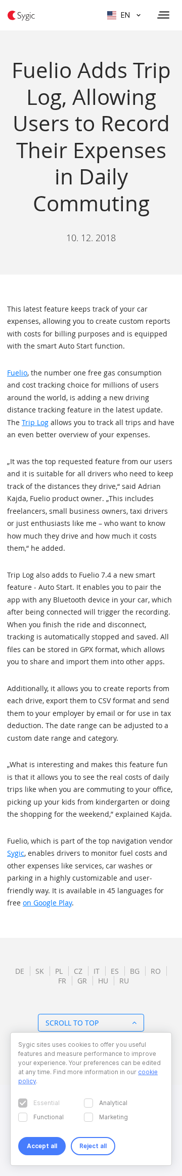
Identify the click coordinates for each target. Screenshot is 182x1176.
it (97, 971)
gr (82, 980)
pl (59, 971)
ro (156, 971)
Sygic (15, 853)
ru (124, 980)
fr (62, 980)
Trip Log (35, 422)
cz (78, 971)
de (19, 971)
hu (103, 980)
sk (39, 971)
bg (135, 971)
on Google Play (47, 902)
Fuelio (17, 372)
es (115, 971)
